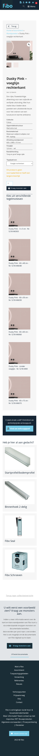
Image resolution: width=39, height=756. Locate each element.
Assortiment (18, 30)
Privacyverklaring (30, 722)
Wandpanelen (12, 33)
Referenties (19, 680)
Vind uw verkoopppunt (20, 428)
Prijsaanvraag (19, 695)
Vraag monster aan (18, 188)
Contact (19, 702)
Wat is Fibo (19, 666)
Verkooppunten (19, 692)
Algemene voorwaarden (11, 722)
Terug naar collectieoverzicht (19, 596)
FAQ (19, 699)
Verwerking (19, 677)
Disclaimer (20, 725)
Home (8, 30)
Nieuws (19, 684)
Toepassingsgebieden (19, 673)
